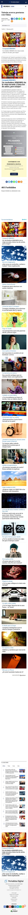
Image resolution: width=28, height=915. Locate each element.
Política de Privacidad (14, 894)
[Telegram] (22, 19)
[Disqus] (14, 697)
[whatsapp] (20, 907)
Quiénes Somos (14, 899)
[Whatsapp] (19, 19)
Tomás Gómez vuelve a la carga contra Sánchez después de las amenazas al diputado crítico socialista (12, 806)
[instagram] (15, 907)
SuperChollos (19, 147)
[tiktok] (12, 907)
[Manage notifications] (25, 906)
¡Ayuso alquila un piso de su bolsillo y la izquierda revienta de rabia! (11, 782)
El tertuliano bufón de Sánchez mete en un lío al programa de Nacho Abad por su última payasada (11, 771)
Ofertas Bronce (19, 153)
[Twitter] (14, 19)
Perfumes (8, 151)
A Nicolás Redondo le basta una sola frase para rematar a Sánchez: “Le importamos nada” (11, 824)
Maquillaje (8, 148)
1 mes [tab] (13, 766)
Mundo (6, 6)
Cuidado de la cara (8, 146)
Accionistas (14, 900)
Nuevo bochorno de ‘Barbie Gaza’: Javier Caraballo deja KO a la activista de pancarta (11, 812)
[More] (12, 21)
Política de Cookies (14, 896)
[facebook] (5, 907)
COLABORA (14, 174)
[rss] (23, 907)
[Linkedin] (17, 19)
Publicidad (14, 897)
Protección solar (8, 153)
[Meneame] (24, 19)
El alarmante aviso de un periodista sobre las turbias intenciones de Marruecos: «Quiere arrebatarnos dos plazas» (11, 818)
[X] (7, 907)
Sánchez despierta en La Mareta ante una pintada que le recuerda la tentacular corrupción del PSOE (11, 793)
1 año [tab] (18, 766)
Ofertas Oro (19, 149)
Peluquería (8, 150)
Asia (12, 6)
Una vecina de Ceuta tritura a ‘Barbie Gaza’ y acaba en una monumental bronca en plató (11, 788)
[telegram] (18, 907)
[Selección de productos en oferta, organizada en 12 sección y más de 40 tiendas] (14, 133)
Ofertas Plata (19, 151)
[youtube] (10, 907)
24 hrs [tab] (4, 766)
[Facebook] (12, 19)
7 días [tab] (8, 766)
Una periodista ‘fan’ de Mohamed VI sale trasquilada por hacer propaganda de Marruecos (11, 777)
